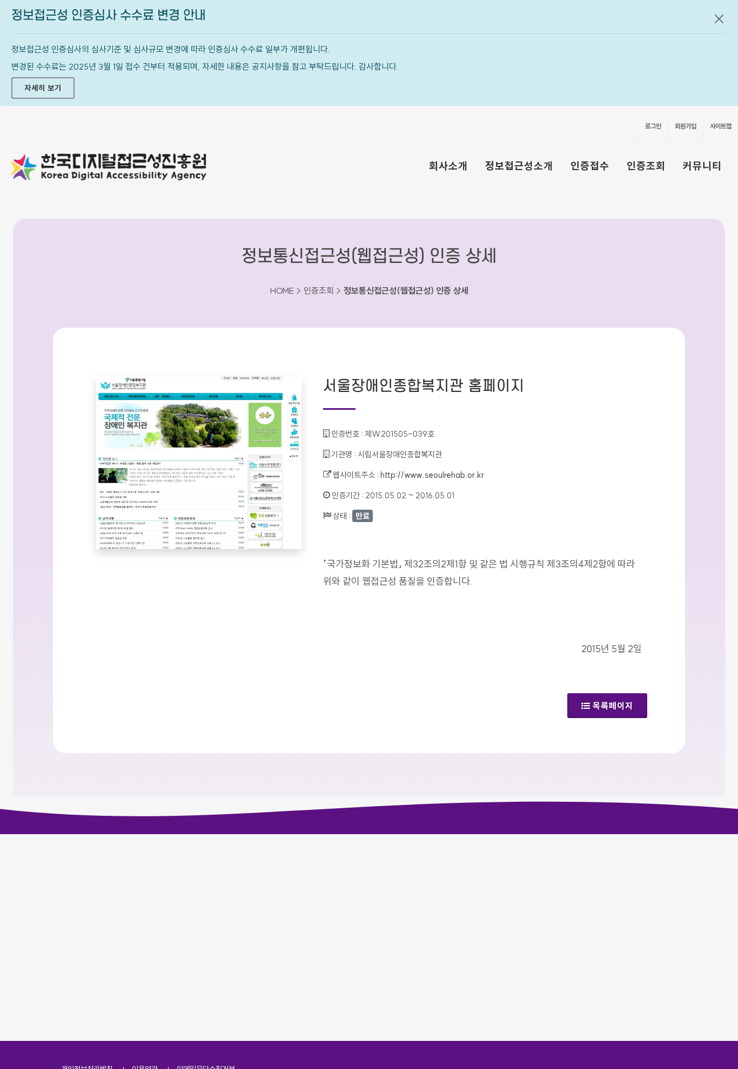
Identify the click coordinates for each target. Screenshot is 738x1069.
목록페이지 (613, 705)
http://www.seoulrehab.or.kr (432, 475)
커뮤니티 (702, 165)
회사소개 (448, 165)
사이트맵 (721, 126)
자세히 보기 (43, 88)
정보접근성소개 (519, 165)
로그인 (653, 126)
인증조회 (646, 165)
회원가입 (685, 126)
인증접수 (590, 165)
